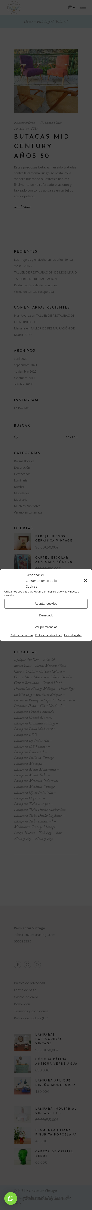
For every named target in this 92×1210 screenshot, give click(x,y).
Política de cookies (21, 635)
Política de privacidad (48, 635)
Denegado (46, 615)
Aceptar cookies (46, 603)
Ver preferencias (46, 627)
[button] (85, 580)
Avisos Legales (73, 635)
